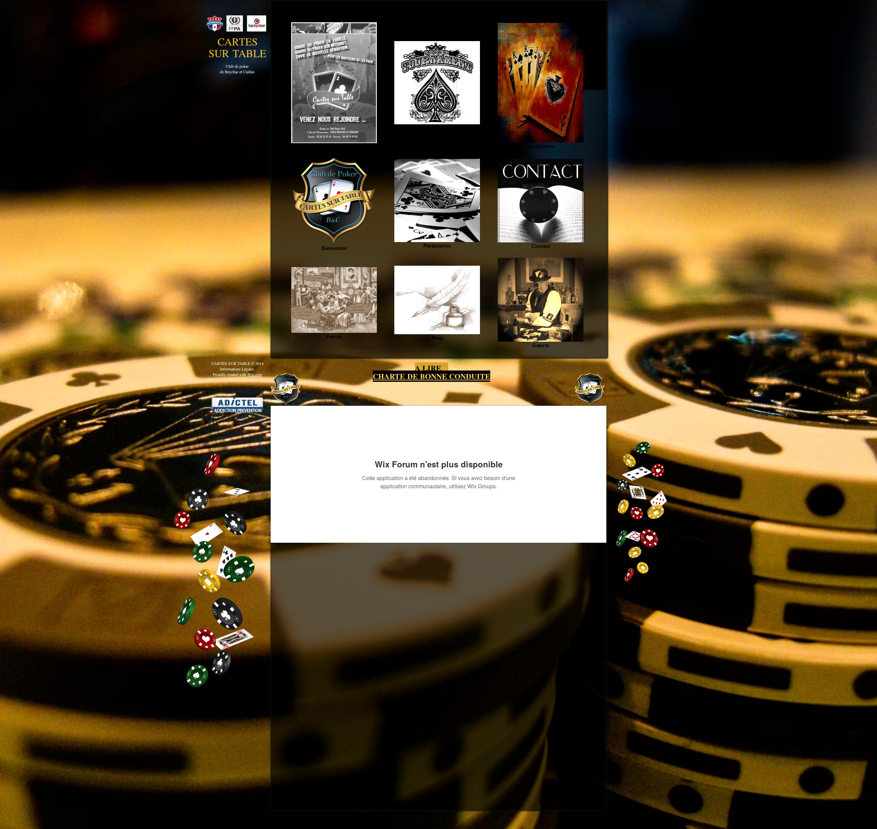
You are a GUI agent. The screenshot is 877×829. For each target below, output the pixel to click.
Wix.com (254, 374)
